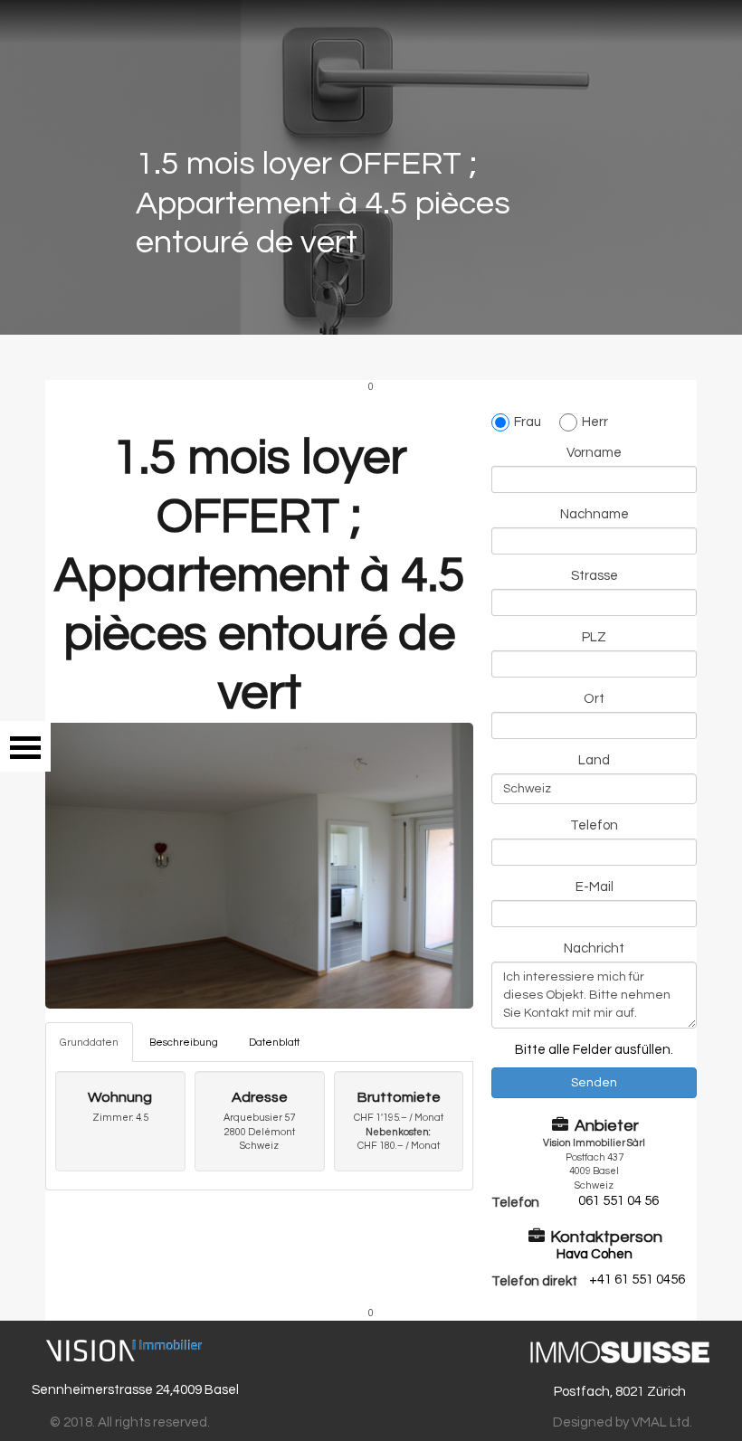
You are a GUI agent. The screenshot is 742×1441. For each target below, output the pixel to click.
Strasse (594, 576)
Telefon (594, 825)
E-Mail (595, 887)
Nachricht (594, 948)
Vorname (594, 453)
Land (594, 760)
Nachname (594, 514)
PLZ (594, 637)
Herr (595, 422)
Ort (594, 699)
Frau (527, 422)
